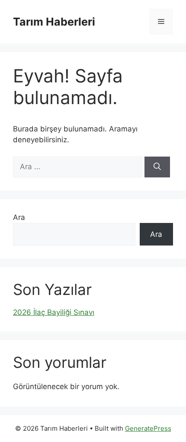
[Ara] (157, 167)
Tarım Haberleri (54, 21)
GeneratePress (148, 428)
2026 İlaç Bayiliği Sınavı (53, 312)
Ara (19, 217)
